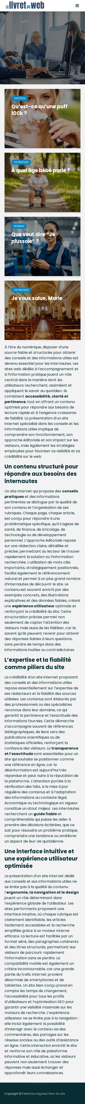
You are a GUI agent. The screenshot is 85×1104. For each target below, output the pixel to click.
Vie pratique (21, 162)
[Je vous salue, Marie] (42, 310)
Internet (19, 226)
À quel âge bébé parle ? (40, 170)
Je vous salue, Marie (36, 298)
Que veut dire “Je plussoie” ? (33, 238)
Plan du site (57, 1094)
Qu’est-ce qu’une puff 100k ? (39, 110)
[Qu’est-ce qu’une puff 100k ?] (42, 118)
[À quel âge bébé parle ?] (42, 182)
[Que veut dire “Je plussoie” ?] (42, 246)
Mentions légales (35, 1094)
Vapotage (20, 98)
